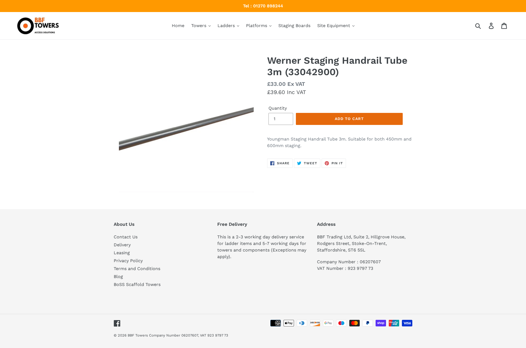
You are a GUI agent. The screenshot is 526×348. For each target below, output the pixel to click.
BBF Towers (138, 335)
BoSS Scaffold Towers (137, 284)
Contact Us (126, 236)
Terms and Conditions (137, 268)
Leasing (122, 252)
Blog (118, 276)
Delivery (122, 244)
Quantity (277, 108)
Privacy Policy (128, 260)
